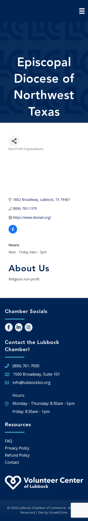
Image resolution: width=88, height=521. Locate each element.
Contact (12, 462)
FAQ (8, 441)
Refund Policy (17, 455)
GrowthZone (58, 512)
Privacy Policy (17, 448)
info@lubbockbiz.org (31, 382)
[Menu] (82, 11)
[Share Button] (14, 140)
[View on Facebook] (13, 232)
